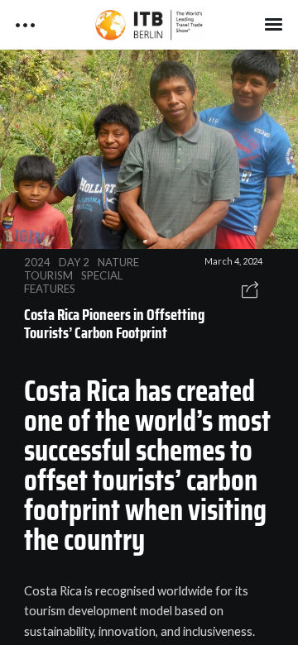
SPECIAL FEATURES (73, 282)
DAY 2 (74, 262)
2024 (37, 262)
